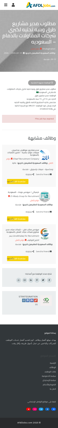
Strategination (28, 296)
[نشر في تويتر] (43, 280)
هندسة (46, 59)
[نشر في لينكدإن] (30, 280)
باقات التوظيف (50, 371)
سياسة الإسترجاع (49, 380)
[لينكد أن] (28, 300)
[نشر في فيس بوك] (49, 280)
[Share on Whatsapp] (18, 280)
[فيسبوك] (32, 300)
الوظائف (52, 367)
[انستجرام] (24, 300)
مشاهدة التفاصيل (17, 181)
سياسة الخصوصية (49, 376)
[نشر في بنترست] (36, 280)
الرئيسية (53, 363)
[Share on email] (24, 280)
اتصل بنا (53, 389)
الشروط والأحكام (49, 384)
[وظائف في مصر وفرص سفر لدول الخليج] (40, 5)
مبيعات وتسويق (36, 169)
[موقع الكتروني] (36, 300)
